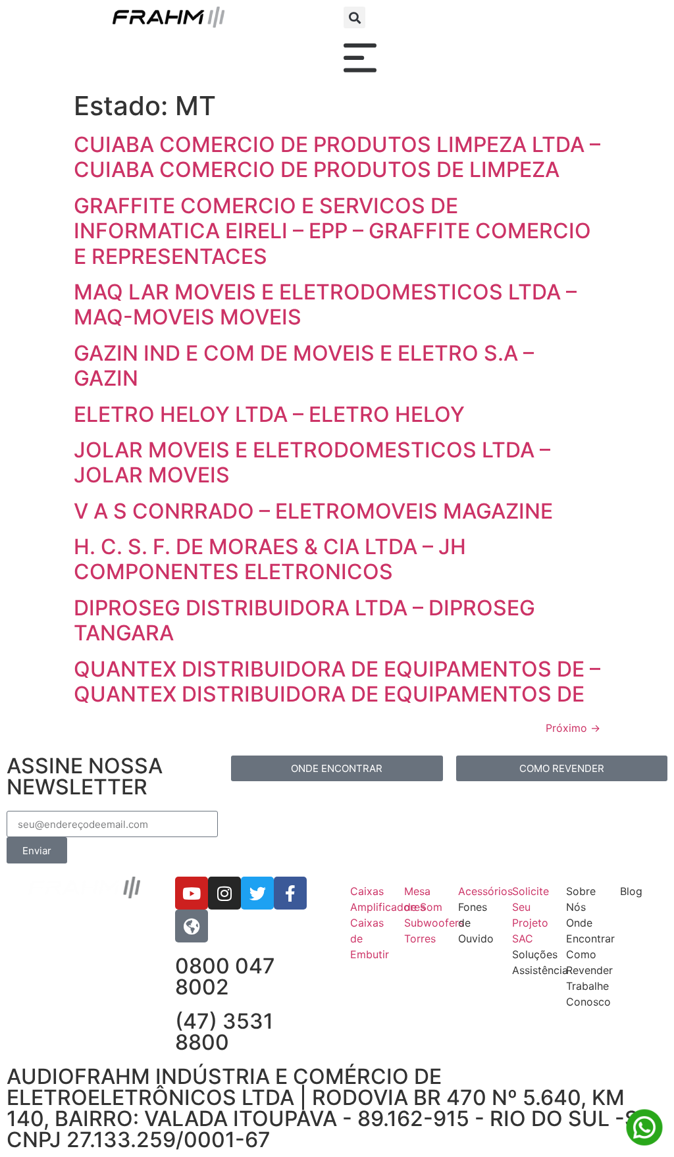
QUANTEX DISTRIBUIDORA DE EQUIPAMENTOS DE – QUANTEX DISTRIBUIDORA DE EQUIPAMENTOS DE (337, 681)
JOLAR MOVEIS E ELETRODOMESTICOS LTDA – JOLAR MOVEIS (312, 462)
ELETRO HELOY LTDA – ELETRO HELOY (269, 414)
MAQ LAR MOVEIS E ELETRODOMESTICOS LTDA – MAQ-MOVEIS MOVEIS (325, 304)
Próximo (573, 727)
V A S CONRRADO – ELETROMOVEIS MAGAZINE (313, 511)
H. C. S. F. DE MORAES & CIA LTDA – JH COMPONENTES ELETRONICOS (270, 559)
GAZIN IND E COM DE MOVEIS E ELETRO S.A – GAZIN (304, 365)
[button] (354, 17)
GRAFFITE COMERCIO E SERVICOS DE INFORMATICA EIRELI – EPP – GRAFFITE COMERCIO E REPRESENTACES (332, 231)
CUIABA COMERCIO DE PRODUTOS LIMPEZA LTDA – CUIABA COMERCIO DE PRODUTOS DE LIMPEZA (337, 157)
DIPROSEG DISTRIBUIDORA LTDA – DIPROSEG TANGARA (304, 620)
